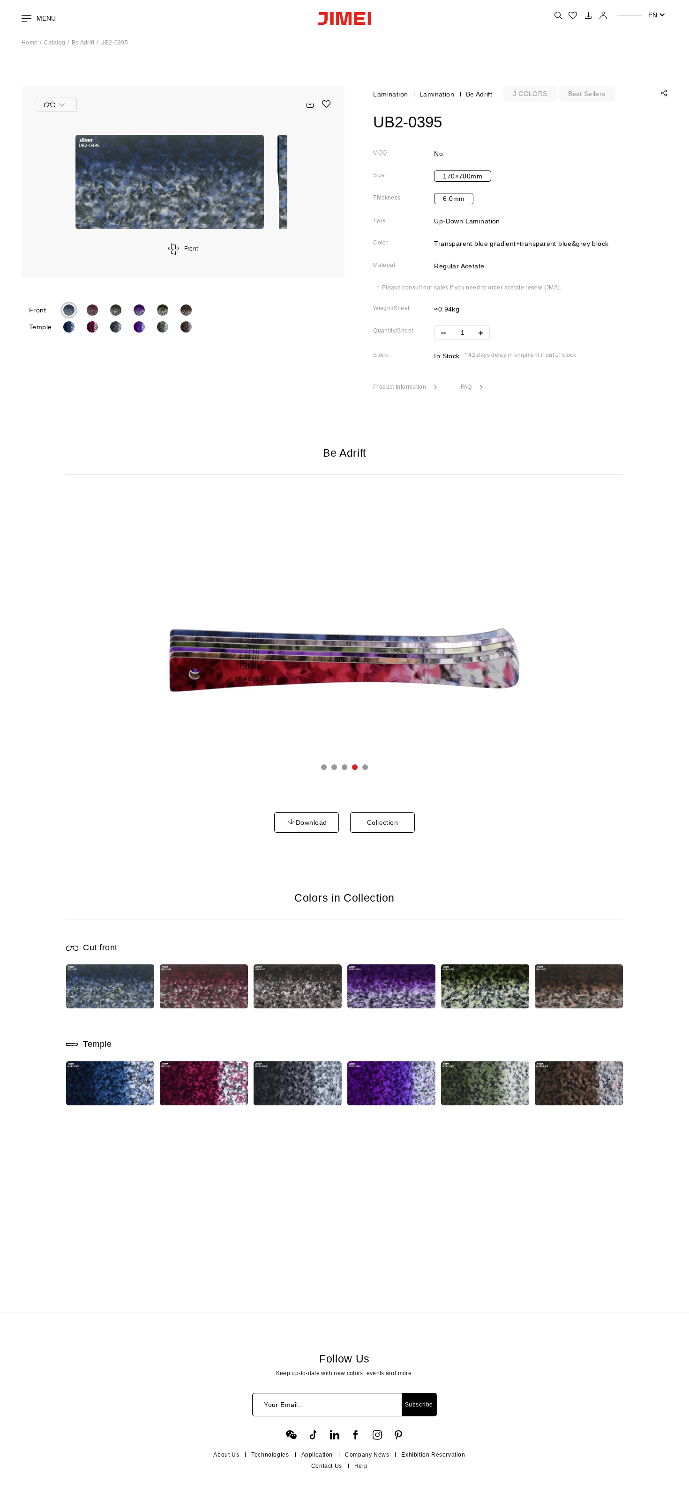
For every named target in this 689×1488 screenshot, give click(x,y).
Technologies (270, 1454)
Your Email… (284, 1404)
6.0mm (453, 198)
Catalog (55, 42)
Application (317, 1454)
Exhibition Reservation (433, 1454)
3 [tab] (344, 767)
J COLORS (530, 93)
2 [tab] (334, 767)
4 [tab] (355, 767)
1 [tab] (324, 767)
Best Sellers (587, 93)
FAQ (467, 387)
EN (652, 15)
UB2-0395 (114, 42)
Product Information (400, 387)
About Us (226, 1454)
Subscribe (419, 1404)
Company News (367, 1454)
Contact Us (326, 1466)
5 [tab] (365, 767)
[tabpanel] (344, 641)
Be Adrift (83, 42)
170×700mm (462, 176)
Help (360, 1466)
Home (29, 42)
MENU (45, 18)
